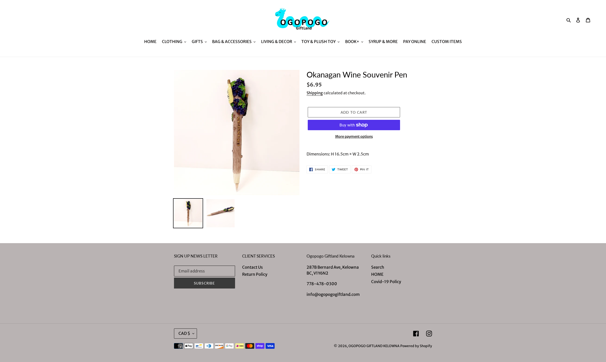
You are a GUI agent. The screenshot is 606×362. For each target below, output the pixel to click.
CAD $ (184, 333)
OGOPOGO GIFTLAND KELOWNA (374, 346)
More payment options (354, 136)
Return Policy (254, 274)
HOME (377, 274)
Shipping (315, 92)
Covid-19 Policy (386, 281)
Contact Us (252, 267)
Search (377, 267)
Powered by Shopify (416, 346)
